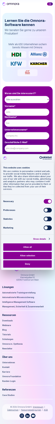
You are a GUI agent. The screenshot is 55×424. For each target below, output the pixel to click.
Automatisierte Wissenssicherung (18, 297)
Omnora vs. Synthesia (12, 344)
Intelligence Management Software (18, 302)
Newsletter (7, 348)
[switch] (48, 210)
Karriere (6, 372)
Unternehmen (8, 362)
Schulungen (7, 339)
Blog (4, 330)
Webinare (6, 325)
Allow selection (27, 255)
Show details (39, 239)
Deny (27, 264)
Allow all (27, 247)
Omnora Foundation (11, 376)
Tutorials (6, 334)
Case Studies (8, 395)
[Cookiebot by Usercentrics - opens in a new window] (39, 158)
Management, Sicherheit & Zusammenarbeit (23, 306)
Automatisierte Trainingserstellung (19, 293)
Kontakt (6, 367)
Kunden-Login (9, 381)
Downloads (7, 320)
